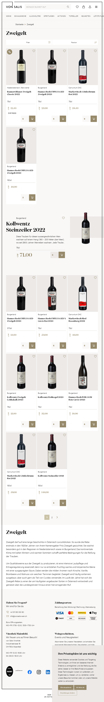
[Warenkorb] (83, 6)
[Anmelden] (90, 6)
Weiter (57, 517)
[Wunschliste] (77, 6)
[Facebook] (29, 672)
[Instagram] (38, 672)
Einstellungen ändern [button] (67, 693)
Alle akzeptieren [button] (65, 687)
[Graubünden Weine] (19, 673)
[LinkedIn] (48, 672)
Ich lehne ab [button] (80, 687)
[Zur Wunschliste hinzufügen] (33, 50)
